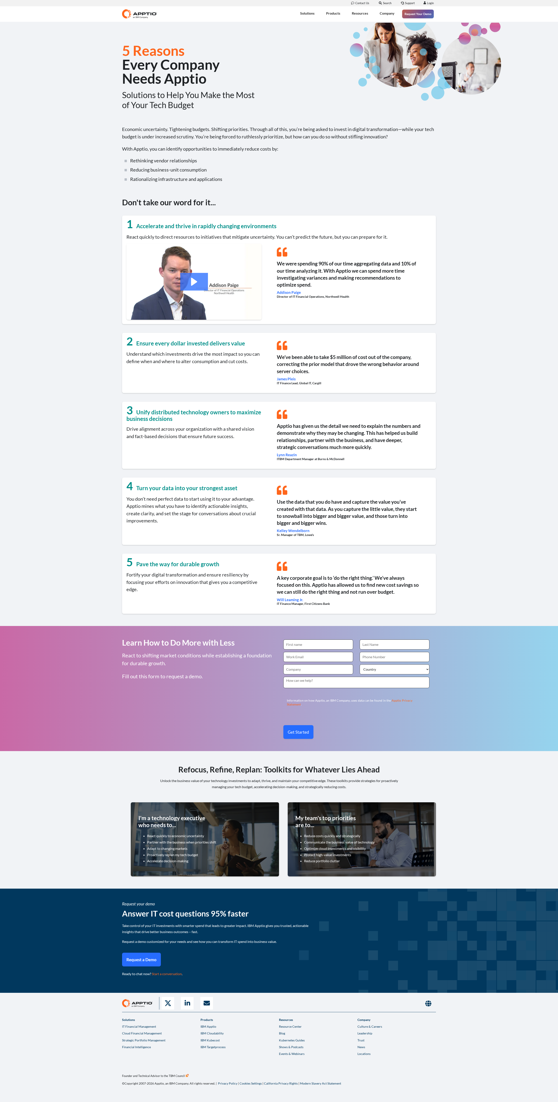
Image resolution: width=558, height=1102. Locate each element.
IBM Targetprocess (213, 1047)
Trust (360, 1040)
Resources (360, 13)
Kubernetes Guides (292, 1040)
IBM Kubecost (210, 1040)
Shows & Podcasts (291, 1047)
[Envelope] (206, 1003)
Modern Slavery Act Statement (320, 1083)
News (361, 1047)
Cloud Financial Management (142, 1033)
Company (387, 13)
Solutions (307, 13)
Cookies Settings (251, 1083)
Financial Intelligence (136, 1047)
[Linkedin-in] (187, 1003)
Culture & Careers (369, 1026)
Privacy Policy (227, 1083)
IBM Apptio (208, 1026)
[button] (194, 282)
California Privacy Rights (281, 1083)
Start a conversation (167, 974)
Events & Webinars (292, 1054)
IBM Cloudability (212, 1033)
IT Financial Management (139, 1026)
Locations (364, 1054)
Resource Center (290, 1026)
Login (430, 3)
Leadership (364, 1033)
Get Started (298, 732)
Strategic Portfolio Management (143, 1040)
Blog (282, 1033)
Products (333, 13)
